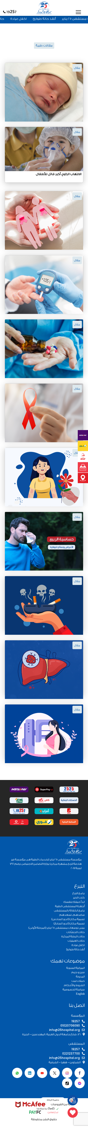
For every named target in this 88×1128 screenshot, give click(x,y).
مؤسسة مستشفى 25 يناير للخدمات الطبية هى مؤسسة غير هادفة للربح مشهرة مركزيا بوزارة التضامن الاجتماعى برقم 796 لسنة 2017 (46, 864)
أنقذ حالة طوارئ (56, 19)
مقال (77, 67)
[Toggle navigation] (78, 12)
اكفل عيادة (30, 19)
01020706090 (70, 1026)
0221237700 (71, 1053)
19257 (75, 1021)
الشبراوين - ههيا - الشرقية (65, 1062)
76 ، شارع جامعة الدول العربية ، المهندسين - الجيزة (51, 1034)
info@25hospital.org (64, 1030)
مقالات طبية (44, 45)
